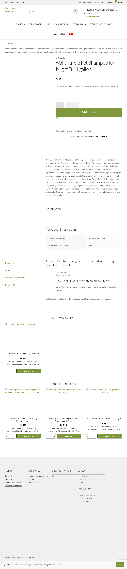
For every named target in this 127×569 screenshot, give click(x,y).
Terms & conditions (13, 485)
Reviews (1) (10, 285)
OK (120, 565)
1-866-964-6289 (92, 16)
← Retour (9, 43)
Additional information (15, 277)
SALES (72, 34)
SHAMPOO (20, 24)
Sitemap (31, 557)
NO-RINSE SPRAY (61, 24)
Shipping (9, 479)
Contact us (9, 476)
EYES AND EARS (79, 24)
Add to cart (89, 112)
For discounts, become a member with (89, 136)
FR (6, 2)
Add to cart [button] (28, 371)
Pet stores (33, 482)
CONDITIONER (35, 24)
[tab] (23, 263)
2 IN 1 (47, 24)
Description (10, 263)
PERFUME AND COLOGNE (100, 24)
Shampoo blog (59, 34)
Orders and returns (13, 482)
